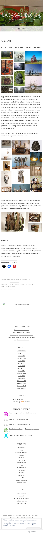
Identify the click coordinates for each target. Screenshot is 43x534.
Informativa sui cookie (9, 525)
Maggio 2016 (21, 373)
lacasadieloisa (21, 15)
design (16, 284)
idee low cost (29, 284)
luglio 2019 (21, 353)
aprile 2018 (21, 361)
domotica (21, 457)
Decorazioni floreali (21, 452)
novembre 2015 (21, 388)
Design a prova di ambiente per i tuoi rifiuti (21, 337)
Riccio (11, 419)
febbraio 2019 (21, 358)
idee (21, 465)
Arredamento (14, 282)
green (22, 284)
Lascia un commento (8, 289)
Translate (27, 402)
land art (12, 286)
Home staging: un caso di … (24, 435)
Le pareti (21, 477)
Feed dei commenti (21, 501)
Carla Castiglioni (14, 413)
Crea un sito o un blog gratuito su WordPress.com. (17, 515)
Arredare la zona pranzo (21, 330)
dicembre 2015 (21, 386)
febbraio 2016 (21, 381)
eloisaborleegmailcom (22, 279)
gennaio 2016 (21, 383)
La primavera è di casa (21, 340)
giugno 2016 (21, 371)
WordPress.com (21, 503)
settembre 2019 (21, 351)
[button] (7, 55)
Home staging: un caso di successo (21, 335)
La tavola (21, 475)
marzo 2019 (21, 356)
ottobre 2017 (21, 363)
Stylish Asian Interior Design (21, 332)
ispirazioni (5, 286)
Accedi (21, 496)
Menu (23, 29)
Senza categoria (21, 480)
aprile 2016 (21, 376)
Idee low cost (21, 467)
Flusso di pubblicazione (21, 498)
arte (6, 284)
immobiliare (21, 470)
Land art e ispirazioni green (21, 47)
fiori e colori (21, 460)
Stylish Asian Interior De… (23, 424)
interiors (21, 472)
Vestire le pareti (21, 482)
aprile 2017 (21, 366)
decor (11, 284)
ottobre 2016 (21, 368)
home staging (21, 462)
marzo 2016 (21, 378)
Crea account (21, 493)
